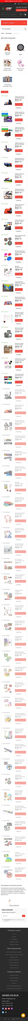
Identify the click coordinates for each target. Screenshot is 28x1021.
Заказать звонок (21, 10)
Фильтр (6, 92)
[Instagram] (6, 1009)
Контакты (14, 983)
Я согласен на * (14, 920)
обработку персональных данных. (14, 920)
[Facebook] (3, 1009)
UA (15, 3)
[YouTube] (9, 1009)
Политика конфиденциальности (14, 985)
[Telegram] (3, 1012)
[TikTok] (6, 1012)
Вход (19, 3)
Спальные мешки (14, 967)
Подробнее (18, 107)
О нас (14, 934)
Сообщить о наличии (21, 397)
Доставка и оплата (14, 975)
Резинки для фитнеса (14, 962)
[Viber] (12, 1009)
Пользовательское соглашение (14, 988)
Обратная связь (14, 980)
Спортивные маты (14, 957)
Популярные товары (14, 944)
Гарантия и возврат (14, 978)
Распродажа (14, 939)
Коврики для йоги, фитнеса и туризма (14, 954)
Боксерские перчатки (14, 959)
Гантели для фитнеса (14, 965)
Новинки (14, 936)
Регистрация (24, 3)
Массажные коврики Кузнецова (14, 952)
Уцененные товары (14, 941)
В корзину (19, 104)
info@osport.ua (10, 998)
